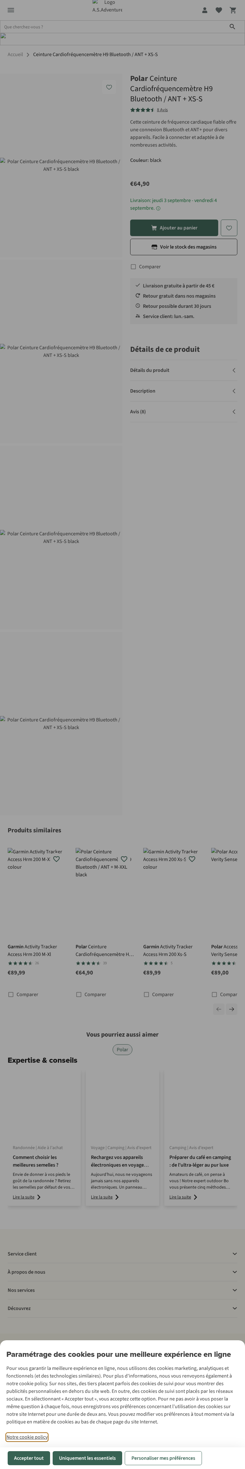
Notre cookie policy (27, 1437)
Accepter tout (29, 1458)
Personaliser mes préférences (163, 1458)
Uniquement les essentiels (87, 1458)
